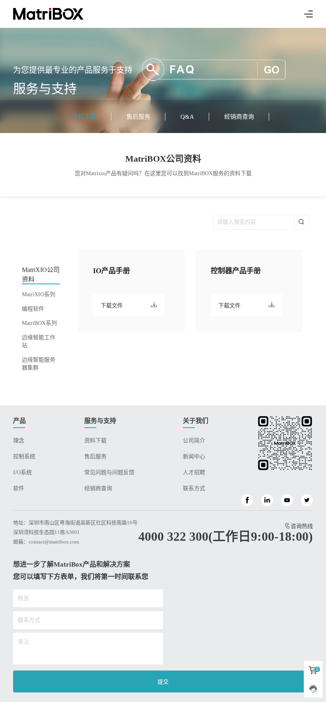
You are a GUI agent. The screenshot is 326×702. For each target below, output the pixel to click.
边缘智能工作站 (38, 341)
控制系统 (24, 457)
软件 (18, 488)
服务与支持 (100, 420)
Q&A (187, 116)
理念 (18, 441)
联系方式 (194, 488)
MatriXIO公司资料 (41, 274)
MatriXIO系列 (38, 294)
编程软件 (33, 309)
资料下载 (84, 116)
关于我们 (195, 420)
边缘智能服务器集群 (38, 364)
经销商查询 (239, 116)
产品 (19, 420)
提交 (163, 682)
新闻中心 (194, 457)
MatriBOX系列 (39, 323)
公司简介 (194, 441)
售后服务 (138, 116)
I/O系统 (22, 472)
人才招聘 (194, 472)
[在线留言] (313, 688)
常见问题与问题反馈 (109, 472)
